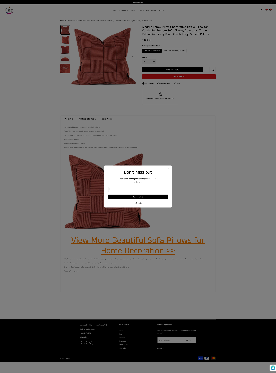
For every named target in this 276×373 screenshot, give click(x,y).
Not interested (138, 203)
